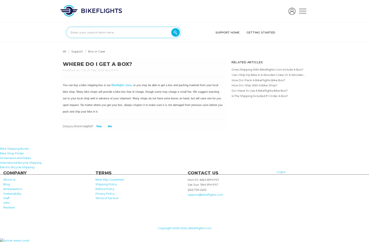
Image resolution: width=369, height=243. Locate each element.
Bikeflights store (121, 85)
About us (9, 179)
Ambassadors (12, 189)
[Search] (175, 32)
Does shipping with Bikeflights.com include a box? (267, 69)
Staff (6, 198)
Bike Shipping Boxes (14, 148)
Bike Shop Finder (12, 153)
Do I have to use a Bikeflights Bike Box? (260, 90)
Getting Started (260, 32)
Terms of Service (107, 198)
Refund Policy (104, 189)
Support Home (227, 32)
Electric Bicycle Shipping (17, 167)
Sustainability (12, 193)
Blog (6, 184)
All (65, 51)
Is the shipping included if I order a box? (260, 96)
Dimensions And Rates (15, 158)
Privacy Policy (104, 193)
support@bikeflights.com (205, 194)
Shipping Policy (106, 184)
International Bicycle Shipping (20, 162)
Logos (281, 172)
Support (77, 51)
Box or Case (96, 51)
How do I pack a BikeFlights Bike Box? (258, 80)
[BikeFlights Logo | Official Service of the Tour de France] (91, 10)
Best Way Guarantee (109, 179)
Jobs (6, 202)
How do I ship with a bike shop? (254, 85)
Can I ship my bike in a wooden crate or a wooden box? (271, 75)
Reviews (9, 207)
